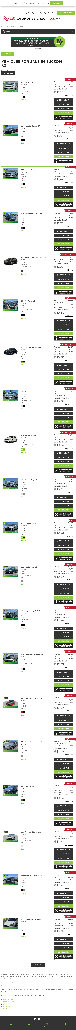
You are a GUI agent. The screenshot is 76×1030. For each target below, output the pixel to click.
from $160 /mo (69, 139)
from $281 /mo (69, 316)
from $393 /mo (69, 888)
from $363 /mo (69, 755)
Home (2, 26)
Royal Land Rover (7, 1003)
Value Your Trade (64, 104)
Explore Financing (54, 779)
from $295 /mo (69, 536)
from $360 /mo (69, 667)
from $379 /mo (69, 801)
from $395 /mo (69, 934)
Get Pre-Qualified (63, 113)
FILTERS (8, 54)
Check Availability (64, 100)
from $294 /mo (69, 492)
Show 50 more (38, 968)
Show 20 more (38, 965)
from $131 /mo (69, 95)
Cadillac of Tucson (7, 1006)
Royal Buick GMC (7, 1004)
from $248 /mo (69, 270)
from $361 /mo (69, 711)
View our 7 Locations (66, 13)
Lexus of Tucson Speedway (9, 1001)
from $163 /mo (69, 182)
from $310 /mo (69, 623)
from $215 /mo (69, 226)
